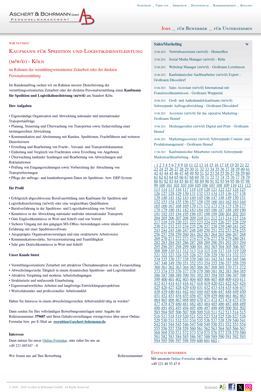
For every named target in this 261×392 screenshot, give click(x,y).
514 (235, 311)
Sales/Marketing (168, 44)
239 (221, 226)
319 (235, 250)
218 (164, 221)
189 (235, 209)
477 (157, 303)
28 (181, 168)
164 (243, 201)
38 (232, 168)
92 (217, 181)
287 (193, 242)
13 (201, 164)
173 (214, 205)
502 (243, 307)
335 (164, 258)
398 (243, 275)
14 (206, 164)
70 (202, 177)
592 (235, 336)
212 (214, 217)
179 (164, 209)
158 (200, 201)
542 (157, 324)
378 (193, 271)
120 (207, 189)
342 (214, 258)
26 (171, 168)
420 (214, 283)
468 (185, 299)
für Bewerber (192, 28)
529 (157, 320)
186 (214, 209)
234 (185, 226)
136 (228, 193)
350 (178, 262)
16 (216, 164)
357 (228, 262)
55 (222, 172)
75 (227, 177)
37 (227, 168)
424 (243, 283)
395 (221, 275)
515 (243, 311)
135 (221, 193)
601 (207, 340)
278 (221, 238)
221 (185, 221)
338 (185, 258)
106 (205, 185)
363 (178, 266)
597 (178, 340)
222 (193, 221)
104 (191, 185)
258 (171, 234)
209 (193, 217)
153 (164, 201)
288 (200, 242)
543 (164, 324)
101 (169, 185)
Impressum (180, 5)
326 (193, 254)
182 (185, 209)
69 (197, 177)
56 (227, 172)
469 (193, 299)
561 (200, 328)
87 (192, 181)
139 (157, 197)
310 (171, 250)
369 (221, 266)
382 (221, 271)
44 (166, 172)
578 (228, 332)
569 (164, 332)
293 (235, 242)
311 (178, 250)
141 (171, 197)
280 (235, 238)
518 (171, 315)
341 (207, 258)
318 (228, 250)
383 (228, 271)
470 (200, 299)
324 (178, 254)
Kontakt (246, 5)
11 (191, 164)
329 (214, 254)
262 (200, 234)
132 (200, 193)
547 (193, 324)
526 (228, 315)
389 (178, 275)
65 (176, 177)
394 (214, 275)
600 (200, 340)
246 (178, 230)
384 (235, 271)
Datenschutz (199, 5)
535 (200, 320)
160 (214, 201)
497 (207, 307)
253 (228, 230)
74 (222, 177)
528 (243, 315)
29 (187, 168)
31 (197, 168)
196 (193, 213)
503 (157, 311)
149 (228, 197)
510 (207, 311)
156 (185, 201)
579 (235, 332)
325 (185, 254)
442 (185, 291)
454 (178, 295)
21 (242, 164)
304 (221, 246)
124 (235, 189)
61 (156, 177)
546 (185, 324)
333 (243, 254)
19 (232, 164)
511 (214, 311)
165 (157, 205)
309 (164, 250)
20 (237, 164)
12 (196, 164)
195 (185, 213)
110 (233, 185)
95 (232, 181)
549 (207, 324)
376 (178, 271)
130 (185, 193)
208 (185, 217)
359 (243, 262)
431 (200, 287)
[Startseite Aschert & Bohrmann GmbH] (52, 23)
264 (214, 234)
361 (164, 266)
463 (243, 295)
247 (185, 230)
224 (207, 221)
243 (157, 230)
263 (207, 234)
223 (200, 221)
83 (171, 181)
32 (202, 168)
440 (171, 291)
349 (171, 262)
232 (171, 226)
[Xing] (222, 390)
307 (243, 246)
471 (207, 299)
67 (187, 177)
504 (164, 311)
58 (238, 172)
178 (157, 209)
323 (171, 254)
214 (228, 217)
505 (171, 311)
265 (221, 234)
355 (214, 262)
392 (200, 275)
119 (200, 189)
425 (157, 287)
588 (207, 336)
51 (202, 172)
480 (178, 303)
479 (171, 303)
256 (157, 234)
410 (235, 279)
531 (171, 320)
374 (164, 271)
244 (164, 230)
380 (207, 271)
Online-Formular (55, 340)
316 (214, 250)
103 (183, 185)
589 (214, 336)
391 (193, 275)
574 (200, 332)
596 (171, 340)
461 (228, 295)
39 (238, 168)
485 (214, 303)
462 (235, 295)
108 (219, 185)
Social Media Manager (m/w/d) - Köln (189, 59)
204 (157, 217)
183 (193, 209)
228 (235, 221)
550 (214, 324)
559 (185, 328)
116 (178, 189)
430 (193, 287)
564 (221, 328)
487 (228, 303)
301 (200, 246)
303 (214, 246)
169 (185, 205)
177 (243, 205)
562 (207, 328)
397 (235, 275)
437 (243, 287)
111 (241, 185)
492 (171, 307)
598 (185, 340)
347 (157, 262)
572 (185, 332)
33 (207, 168)
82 (166, 181)
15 (211, 164)
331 (228, 254)
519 (178, 315)
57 (232, 172)
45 (171, 172)
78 (243, 177)
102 (176, 185)
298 (178, 246)
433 (214, 287)
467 (178, 299)
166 (164, 205)
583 (171, 336)
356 (221, 262)
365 (193, 266)
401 (171, 279)
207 (178, 217)
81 (161, 181)
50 (197, 172)
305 (228, 246)
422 (228, 283)
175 (228, 205)
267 (235, 234)
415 (178, 283)
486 (221, 303)
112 (248, 185)
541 (243, 320)
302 (207, 246)
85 (181, 181)
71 (207, 177)
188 (228, 209)
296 (164, 246)
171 (200, 205)
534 (193, 320)
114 (164, 189)
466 (171, 299)
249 (200, 230)
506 (178, 311)
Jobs (166, 28)
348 (164, 262)
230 (157, 226)
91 (212, 181)
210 (200, 217)
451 (157, 295)
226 (221, 221)
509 (200, 311)
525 (221, 315)
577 (221, 332)
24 (161, 168)
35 (217, 168)
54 (217, 172)
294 (243, 242)
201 (228, 213)
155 (178, 201)
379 (200, 271)
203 (243, 213)
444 (200, 291)
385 (243, 271)
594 (157, 340)
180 (171, 209)
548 (200, 324)
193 (171, 213)
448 (228, 291)
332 (235, 254)
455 (185, 295)
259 (178, 234)
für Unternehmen (233, 28)
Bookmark (211, 387)
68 (192, 177)
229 (243, 221)
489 (243, 303)
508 (193, 311)
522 (200, 315)
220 (178, 221)
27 (176, 168)
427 (171, 287)
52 (207, 172)
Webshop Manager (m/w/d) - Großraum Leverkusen (199, 66)
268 (243, 234)
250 (207, 230)
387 (164, 275)
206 (171, 217)
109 (226, 185)
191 (157, 213)
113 (157, 189)
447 (221, 291)
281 (243, 238)
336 (171, 258)
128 (171, 193)
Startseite (144, 5)
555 (157, 328)
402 (178, 279)
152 (157, 201)
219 (171, 221)
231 (164, 226)
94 (227, 181)
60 (248, 172)
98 (248, 181)
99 (156, 185)
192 (164, 213)
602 (214, 340)
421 (221, 283)
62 (161, 177)
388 (171, 275)
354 (207, 262)
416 (185, 283)
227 (228, 221)
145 (200, 197)
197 (200, 213)
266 (228, 234)
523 (207, 315)
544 (171, 324)
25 (166, 168)
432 (207, 287)
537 (214, 320)
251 (214, 230)
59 (243, 172)
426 (164, 287)
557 (171, 328)
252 (221, 230)
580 (243, 332)
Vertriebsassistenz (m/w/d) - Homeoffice (191, 51)
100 (162, 185)
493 (178, 307)
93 (222, 181)
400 (164, 279)
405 (200, 279)
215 (235, 217)
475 (235, 299)
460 (221, 295)
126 (157, 193)
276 (207, 238)
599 (193, 340)
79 (248, 177)
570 (171, 332)
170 (193, 205)
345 (235, 258)
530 (164, 320)
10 (186, 164)
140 (164, 197)
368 (214, 266)
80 (156, 181)
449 (235, 291)
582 (164, 336)
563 (214, 328)
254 (235, 230)
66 (181, 177)
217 (157, 221)
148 (221, 197)
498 (214, 307)
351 (185, 262)
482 (193, 303)
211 (207, 217)
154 (171, 201)
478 (164, 303)
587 (200, 336)
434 (221, 287)
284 (171, 242)
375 (171, 271)
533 (185, 320)
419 (207, 283)
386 (157, 275)
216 (243, 217)
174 (221, 205)
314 (200, 250)
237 (207, 226)
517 (164, 315)
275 (200, 238)
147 (214, 197)
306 (235, 246)
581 (157, 336)
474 (228, 299)
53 (212, 172)
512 (221, 311)
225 (214, 221)
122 (221, 189)
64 (171, 177)
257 (164, 234)
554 (243, 324)
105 (198, 185)
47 (181, 172)
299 (185, 246)
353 (200, 262)
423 (235, 283)
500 (228, 307)
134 (214, 193)
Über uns (162, 5)
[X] (240, 390)
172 (207, 205)
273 (185, 238)
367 (207, 266)
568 (157, 332)
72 (212, 177)
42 (156, 172)
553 (235, 324)
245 (171, 230)
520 (185, 315)
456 (193, 295)
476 (243, 299)
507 (185, 311)
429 (185, 287)
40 (243, 168)
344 (228, 258)
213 (221, 217)
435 (228, 287)
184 (200, 209)
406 (207, 279)
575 (207, 332)
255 (243, 230)
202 (235, 213)
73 (217, 177)
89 (202, 181)
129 (178, 193)
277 (214, 238)
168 (178, 205)
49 (192, 172)
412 (157, 283)
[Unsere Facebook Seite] (232, 390)
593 (243, 336)
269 (157, 238)
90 (207, 181)
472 (214, 299)
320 (243, 250)
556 (164, 328)
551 (221, 324)
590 (221, 336)
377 (185, 271)
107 (212, 185)
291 (221, 242)
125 (243, 189)
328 (207, 254)
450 (243, 291)
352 (193, 262)
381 (214, 271)
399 (157, 279)
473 (221, 299)
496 (200, 307)
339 (193, 258)
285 (178, 242)
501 (235, 307)
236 (200, 226)
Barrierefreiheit (224, 5)
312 (185, 250)
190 (243, 209)
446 (214, 291)
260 (185, 234)
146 (207, 197)
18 (227, 164)
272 (178, 238)
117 (185, 189)
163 (235, 201)
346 (243, 258)
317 (221, 250)
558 (178, 328)
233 (178, 226)
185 (207, 209)
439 (164, 291)
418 (200, 283)
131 (193, 193)
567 (243, 328)
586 (193, 336)
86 (187, 181)
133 (207, 193)
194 (178, 213)
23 (156, 168)
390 (185, 275)
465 (164, 299)
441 (178, 291)
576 (214, 332)
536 (207, 320)
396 (228, 275)
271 (171, 238)
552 (228, 324)
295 (157, 246)
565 (228, 328)
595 (164, 340)
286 (185, 242)
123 (228, 189)
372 (243, 266)
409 (228, 279)
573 (193, 332)
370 (228, 266)
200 (221, 213)
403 (185, 279)
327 (200, 254)
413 (164, 283)
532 (178, 320)
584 (178, 336)
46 (176, 172)
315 (207, 250)
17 (221, 164)
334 (157, 258)
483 (200, 303)
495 (193, 307)
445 (207, 291)
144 (193, 197)
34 (212, 168)
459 (214, 295)
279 (228, 238)
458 (207, 295)
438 (157, 291)
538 (221, 320)
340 (200, 258)
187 (221, 209)
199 (214, 213)
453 (171, 295)
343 (221, 258)
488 (235, 303)
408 (221, 279)
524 (214, 315)
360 (157, 266)
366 (200, 266)
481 (185, 303)
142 (178, 197)
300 (193, 246)
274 (193, 238)
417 (193, 283)
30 (192, 168)
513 (228, 311)
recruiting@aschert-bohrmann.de (80, 321)
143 (185, 197)
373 (157, 271)
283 (164, 242)
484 (207, 303)
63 (166, 177)
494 (185, 307)
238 (214, 226)
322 (164, 254)
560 (193, 328)
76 (232, 177)
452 (164, 295)
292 (228, 242)
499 (221, 307)
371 (235, 266)
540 (235, 320)
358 (235, 262)
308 (157, 250)
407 (214, 279)
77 (238, 177)
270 (164, 238)
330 (221, 254)
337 (178, 258)
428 (178, 287)
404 (193, 279)
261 (193, 234)
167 (171, 205)
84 (176, 181)
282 (157, 242)
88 (197, 181)
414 (171, 283)
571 (178, 332)
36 (222, 168)
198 (207, 213)
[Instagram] (248, 390)
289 (207, 242)
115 (171, 189)
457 (200, 295)
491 (164, 307)
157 (193, 201)
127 (164, 193)
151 (243, 197)
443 (193, 291)
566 (235, 328)
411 (243, 279)
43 (161, 172)
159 (207, 201)
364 (185, 266)
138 (243, 193)
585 (185, 336)
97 (243, 181)
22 (247, 164)
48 (187, 172)
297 (171, 246)
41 (248, 168)
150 (235, 197)
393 (207, 275)
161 (221, 201)
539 (228, 320)
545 (178, 324)
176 (235, 205)
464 (157, 299)
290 (214, 242)
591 (228, 336)
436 (235, 287)
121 (214, 189)
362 (171, 266)
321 (157, 254)
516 (157, 315)
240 (228, 226)
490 (157, 307)
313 (193, 250)
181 (178, 209)
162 (228, 201)
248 (193, 230)
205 (164, 217)
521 (193, 315)
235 (193, 226)
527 (235, 315)
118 (193, 189)
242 (243, 226)
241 (235, 226)
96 (238, 181)
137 (235, 193)
